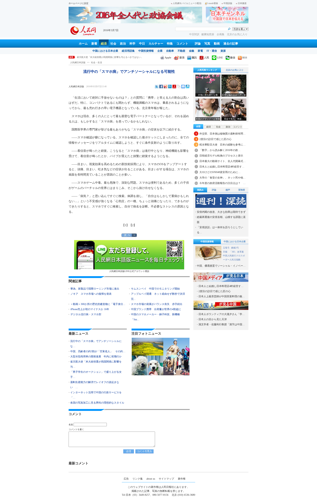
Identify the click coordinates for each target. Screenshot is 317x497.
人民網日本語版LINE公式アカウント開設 (129, 271)
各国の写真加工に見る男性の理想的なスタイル (97, 402)
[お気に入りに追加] (187, 86)
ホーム (83, 43)
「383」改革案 (236, 252)
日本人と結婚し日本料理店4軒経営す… (221, 166)
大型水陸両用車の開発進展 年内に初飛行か (96, 356)
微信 (232, 57)
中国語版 (227, 3)
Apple (168, 57)
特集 (170, 43)
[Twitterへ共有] (156, 86)
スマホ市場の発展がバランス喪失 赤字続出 (156, 304)
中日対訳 (194, 34)
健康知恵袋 (208, 34)
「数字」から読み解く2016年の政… (220, 150)
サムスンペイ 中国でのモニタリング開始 (155, 288)
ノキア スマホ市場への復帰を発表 (91, 293)
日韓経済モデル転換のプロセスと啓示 (221, 155)
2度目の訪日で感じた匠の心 (215, 139)
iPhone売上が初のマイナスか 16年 (89, 309)
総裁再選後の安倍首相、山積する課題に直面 (221, 220)
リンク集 (137, 478)
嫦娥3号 (235, 247)
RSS (244, 57)
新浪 (182, 57)
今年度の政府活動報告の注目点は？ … (222, 183)
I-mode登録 (212, 3)
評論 (198, 43)
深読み (200, 190)
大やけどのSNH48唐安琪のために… (220, 172)
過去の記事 (230, 43)
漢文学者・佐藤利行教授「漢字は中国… (221, 324)
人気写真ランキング (207, 70)
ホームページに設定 (78, 3)
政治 (123, 43)
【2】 (132, 225)
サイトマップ (166, 478)
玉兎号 (226, 247)
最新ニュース (78, 333)
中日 (142, 43)
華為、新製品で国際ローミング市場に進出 (94, 288)
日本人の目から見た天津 (212, 319)
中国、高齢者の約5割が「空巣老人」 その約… (97, 351)
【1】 (125, 225)
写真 (207, 43)
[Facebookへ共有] (161, 86)
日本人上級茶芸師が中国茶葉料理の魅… (221, 296)
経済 (104, 43)
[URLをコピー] (179, 86)
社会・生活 (96, 62)
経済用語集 (128, 50)
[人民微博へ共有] (174, 86)
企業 (160, 50)
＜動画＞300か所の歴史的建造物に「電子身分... (97, 304)
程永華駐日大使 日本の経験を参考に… (222, 144)
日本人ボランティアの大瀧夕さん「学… (221, 314)
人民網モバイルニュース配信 (187, 3)
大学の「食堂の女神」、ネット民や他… (222, 177)
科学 (132, 43)
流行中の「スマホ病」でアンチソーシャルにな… (96, 344)
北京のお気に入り (237, 34)
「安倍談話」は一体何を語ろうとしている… (220, 230)
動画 (217, 43)
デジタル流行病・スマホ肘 (85, 314)
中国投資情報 (146, 50)
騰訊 (194, 57)
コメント (182, 43)
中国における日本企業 (105, 50)
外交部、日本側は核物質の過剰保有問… (222, 133)
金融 (191, 50)
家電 (200, 50)
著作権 (181, 478)
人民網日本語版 (77, 62)
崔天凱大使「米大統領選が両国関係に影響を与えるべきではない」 (110, 57)
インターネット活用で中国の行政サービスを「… (96, 395)
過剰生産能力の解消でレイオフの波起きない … (94, 385)
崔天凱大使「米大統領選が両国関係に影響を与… (96, 364)
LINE (220, 57)
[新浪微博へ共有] (165, 86)
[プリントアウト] (183, 86)
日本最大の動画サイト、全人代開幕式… (222, 161)
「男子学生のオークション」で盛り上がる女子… (96, 374)
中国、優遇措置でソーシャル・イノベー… (221, 265)
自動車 (170, 50)
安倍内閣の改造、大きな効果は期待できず (221, 212)
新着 (94, 43)
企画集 (221, 34)
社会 (113, 43)
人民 (206, 57)
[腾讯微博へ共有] (170, 86)
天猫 (225, 252)
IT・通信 (212, 50)
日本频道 (242, 3)
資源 (223, 50)
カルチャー (156, 43)
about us (150, 478)
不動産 (181, 50)
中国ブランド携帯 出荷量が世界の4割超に (156, 309)
